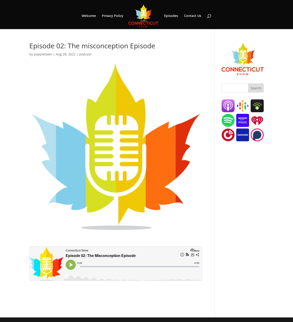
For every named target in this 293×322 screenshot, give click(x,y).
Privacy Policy (112, 16)
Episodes (171, 16)
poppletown (43, 54)
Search (256, 88)
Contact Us (192, 16)
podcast (85, 54)
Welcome (89, 16)
